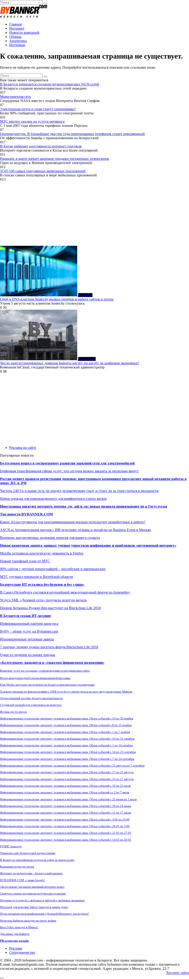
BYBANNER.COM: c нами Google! (22, 880)
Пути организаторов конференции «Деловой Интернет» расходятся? (44, 913)
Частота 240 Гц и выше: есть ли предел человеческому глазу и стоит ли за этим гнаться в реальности (79, 491)
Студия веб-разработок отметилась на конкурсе (31, 705)
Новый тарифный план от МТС (25, 561)
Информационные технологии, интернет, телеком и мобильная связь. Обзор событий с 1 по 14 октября (66, 745)
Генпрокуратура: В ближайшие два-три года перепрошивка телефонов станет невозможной (72, 134)
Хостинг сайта (177, 973)
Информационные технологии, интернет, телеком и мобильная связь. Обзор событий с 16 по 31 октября (67, 738)
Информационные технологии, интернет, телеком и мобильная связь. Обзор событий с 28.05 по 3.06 (65, 826)
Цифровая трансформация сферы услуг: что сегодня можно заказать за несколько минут (69, 471)
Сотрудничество (22, 952)
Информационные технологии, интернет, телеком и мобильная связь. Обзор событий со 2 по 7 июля (64, 792)
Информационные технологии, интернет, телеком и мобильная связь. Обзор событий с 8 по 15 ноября (66, 725)
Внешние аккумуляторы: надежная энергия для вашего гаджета (50, 538)
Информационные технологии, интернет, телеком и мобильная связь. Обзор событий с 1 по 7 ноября (65, 732)
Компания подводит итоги (17, 866)
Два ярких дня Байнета (15, 934)
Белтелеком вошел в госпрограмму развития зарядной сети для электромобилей (67, 463)
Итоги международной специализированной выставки (35, 678)
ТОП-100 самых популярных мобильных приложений (43, 171)
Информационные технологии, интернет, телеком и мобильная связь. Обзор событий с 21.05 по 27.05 (65, 833)
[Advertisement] (94, 213)
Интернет (16, 28)
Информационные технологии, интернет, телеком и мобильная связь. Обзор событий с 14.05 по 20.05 (65, 839)
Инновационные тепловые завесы (27, 639)
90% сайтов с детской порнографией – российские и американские (53, 569)
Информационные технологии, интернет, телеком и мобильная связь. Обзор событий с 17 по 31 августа (67, 772)
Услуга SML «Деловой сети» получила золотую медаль (43, 600)
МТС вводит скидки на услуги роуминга (32, 121)
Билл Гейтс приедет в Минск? (19, 927)
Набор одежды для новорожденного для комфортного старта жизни (53, 499)
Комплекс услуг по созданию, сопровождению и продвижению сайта (45, 670)
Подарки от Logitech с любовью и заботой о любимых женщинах (42, 900)
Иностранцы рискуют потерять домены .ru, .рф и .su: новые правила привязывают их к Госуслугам (83, 506)
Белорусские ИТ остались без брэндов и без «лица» (42, 584)
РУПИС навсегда (11, 846)
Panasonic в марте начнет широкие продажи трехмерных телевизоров (54, 159)
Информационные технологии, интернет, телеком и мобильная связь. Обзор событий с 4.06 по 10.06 (65, 819)
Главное (15, 24)
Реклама (15, 948)
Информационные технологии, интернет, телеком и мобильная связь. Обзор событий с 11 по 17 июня (65, 812)
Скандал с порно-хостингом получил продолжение (33, 893)
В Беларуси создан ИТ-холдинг (25, 616)
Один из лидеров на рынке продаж (27, 655)
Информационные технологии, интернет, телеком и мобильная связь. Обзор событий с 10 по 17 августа (67, 779)
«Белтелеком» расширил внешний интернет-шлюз (32, 886)
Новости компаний (24, 32)
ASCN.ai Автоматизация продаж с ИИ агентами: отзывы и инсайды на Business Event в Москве (75, 530)
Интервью (17, 45)
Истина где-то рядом (13, 711)
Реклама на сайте (22, 448)
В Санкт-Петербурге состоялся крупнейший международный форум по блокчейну (65, 592)
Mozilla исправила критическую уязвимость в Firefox (41, 553)
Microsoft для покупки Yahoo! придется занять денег (34, 907)
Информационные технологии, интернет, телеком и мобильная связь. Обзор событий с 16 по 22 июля (65, 785)
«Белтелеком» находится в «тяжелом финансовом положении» (52, 663)
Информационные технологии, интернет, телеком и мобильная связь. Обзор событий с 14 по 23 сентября (68, 752)
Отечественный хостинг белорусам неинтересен (31, 698)
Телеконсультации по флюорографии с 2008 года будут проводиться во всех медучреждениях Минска (66, 691)
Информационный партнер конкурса (29, 623)
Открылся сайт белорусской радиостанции (27, 853)
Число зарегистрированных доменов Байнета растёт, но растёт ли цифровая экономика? (69, 363)
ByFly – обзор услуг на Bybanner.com (29, 631)
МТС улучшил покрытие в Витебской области (36, 577)
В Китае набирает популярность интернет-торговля (40, 146)
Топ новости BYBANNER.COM (26, 514)
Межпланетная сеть (15, 97)
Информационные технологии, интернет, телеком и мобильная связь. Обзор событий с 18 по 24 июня (65, 806)
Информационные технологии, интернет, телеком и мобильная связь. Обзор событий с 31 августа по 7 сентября (72, 765)
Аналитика (18, 41)
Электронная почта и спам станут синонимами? (38, 109)
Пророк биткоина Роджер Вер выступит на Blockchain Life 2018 (50, 608)
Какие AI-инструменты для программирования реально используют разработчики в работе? (72, 522)
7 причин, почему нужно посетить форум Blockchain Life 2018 (49, 647)
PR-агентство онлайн (14, 940)
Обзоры (15, 37)
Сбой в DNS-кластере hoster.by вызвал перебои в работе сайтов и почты (57, 299)
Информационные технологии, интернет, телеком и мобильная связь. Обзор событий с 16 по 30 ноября (66, 718)
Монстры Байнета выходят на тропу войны (28, 920)
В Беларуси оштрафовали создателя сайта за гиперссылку (37, 860)
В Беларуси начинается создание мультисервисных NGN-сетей (49, 84)
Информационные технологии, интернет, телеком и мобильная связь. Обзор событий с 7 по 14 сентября (67, 759)
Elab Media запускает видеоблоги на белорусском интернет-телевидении (47, 684)
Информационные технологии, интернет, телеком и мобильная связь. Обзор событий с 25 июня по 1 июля (68, 799)
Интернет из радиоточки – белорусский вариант (31, 873)
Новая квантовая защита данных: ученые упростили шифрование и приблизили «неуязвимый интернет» (88, 545)
